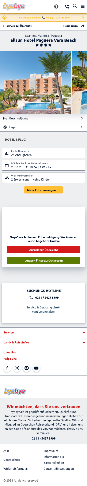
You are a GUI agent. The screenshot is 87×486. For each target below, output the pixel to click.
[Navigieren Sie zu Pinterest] (26, 368)
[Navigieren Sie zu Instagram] (17, 368)
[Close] (83, 17)
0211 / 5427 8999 (47, 297)
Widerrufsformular (15, 468)
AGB (6, 450)
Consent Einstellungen (59, 468)
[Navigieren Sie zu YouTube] (36, 368)
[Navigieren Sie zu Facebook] (7, 368)
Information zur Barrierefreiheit (54, 459)
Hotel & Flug (15, 139)
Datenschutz (11, 459)
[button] (43, 332)
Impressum (51, 450)
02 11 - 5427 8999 (44, 438)
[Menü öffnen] (82, 6)
